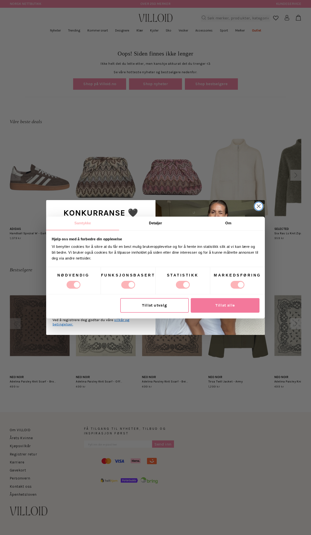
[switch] (128, 285)
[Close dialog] (258, 206)
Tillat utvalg (154, 305)
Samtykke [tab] (82, 223)
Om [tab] (228, 223)
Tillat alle (225, 305)
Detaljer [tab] (155, 223)
